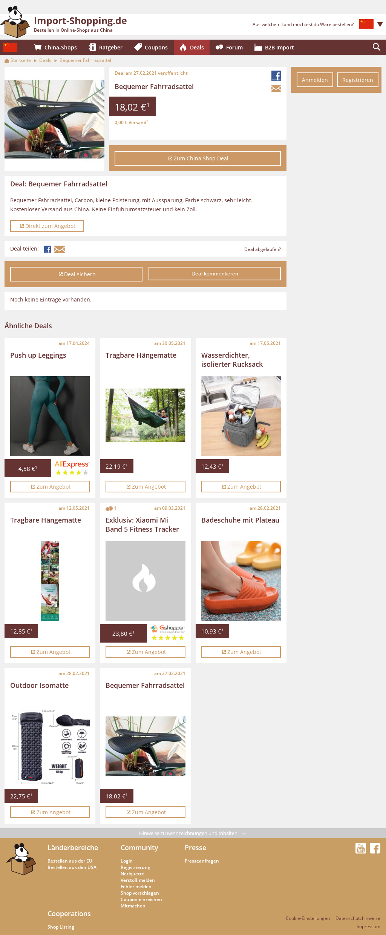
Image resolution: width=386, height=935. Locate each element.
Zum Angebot (53, 486)
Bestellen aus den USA (71, 867)
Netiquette (132, 873)
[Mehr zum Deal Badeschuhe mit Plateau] (241, 581)
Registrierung (135, 867)
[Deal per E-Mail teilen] (277, 88)
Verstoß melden (138, 880)
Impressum (368, 926)
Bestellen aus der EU (69, 861)
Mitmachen (133, 906)
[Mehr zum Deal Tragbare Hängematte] (145, 416)
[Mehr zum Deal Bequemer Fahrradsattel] (145, 746)
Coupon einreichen (141, 899)
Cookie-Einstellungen (308, 918)
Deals (45, 60)
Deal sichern (80, 274)
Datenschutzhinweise (357, 918)
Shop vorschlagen (140, 893)
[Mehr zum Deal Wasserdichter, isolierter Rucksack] (241, 416)
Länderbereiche (72, 847)
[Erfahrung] (72, 469)
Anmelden (315, 79)
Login (127, 861)
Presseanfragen (202, 861)
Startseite (21, 60)
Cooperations (69, 913)
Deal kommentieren (214, 274)
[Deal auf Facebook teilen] (277, 76)
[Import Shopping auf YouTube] (361, 851)
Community (139, 847)
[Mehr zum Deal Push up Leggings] (50, 416)
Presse (195, 847)
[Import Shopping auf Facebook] (375, 851)
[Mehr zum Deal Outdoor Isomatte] (50, 746)
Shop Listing (60, 927)
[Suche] (376, 47)
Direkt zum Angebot (50, 225)
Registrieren (357, 79)
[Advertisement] (336, 210)
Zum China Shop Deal (201, 158)
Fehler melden (136, 886)
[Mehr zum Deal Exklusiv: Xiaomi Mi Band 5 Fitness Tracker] (145, 581)
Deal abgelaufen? (262, 249)
